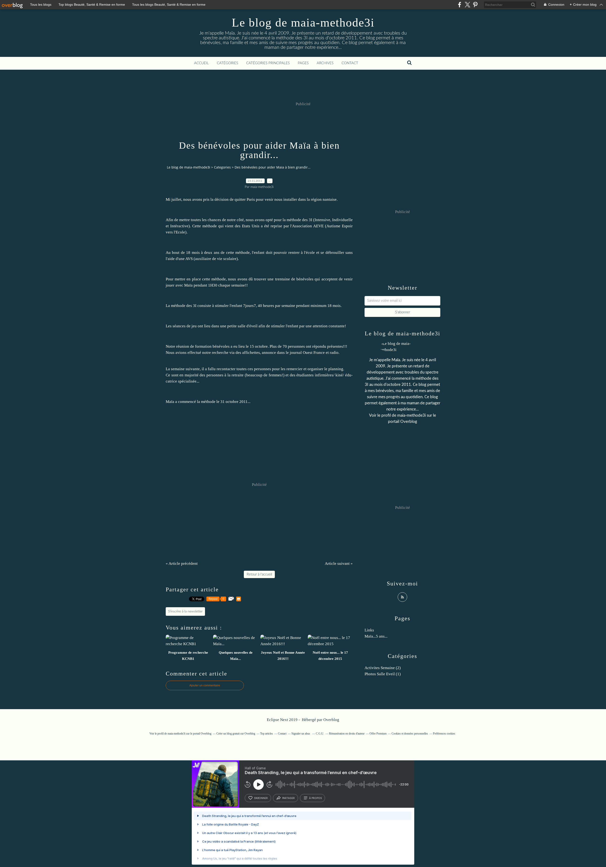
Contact (350, 63)
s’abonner (261, 798)
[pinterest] (475, 4)
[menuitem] (201, 63)
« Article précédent (182, 563)
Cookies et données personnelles (410, 733)
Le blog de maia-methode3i (303, 22)
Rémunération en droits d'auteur (347, 733)
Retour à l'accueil (259, 574)
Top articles (266, 733)
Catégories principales (268, 63)
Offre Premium (378, 733)
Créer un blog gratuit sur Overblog (235, 733)
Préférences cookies (444, 733)
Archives (325, 63)
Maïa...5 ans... (376, 636)
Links (369, 630)
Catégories (227, 63)
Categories (222, 167)
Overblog (331, 719)
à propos (315, 798)
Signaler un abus (301, 733)
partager (288, 798)
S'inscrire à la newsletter (185, 611)
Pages (303, 63)
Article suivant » (339, 563)
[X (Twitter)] (467, 4)
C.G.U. (320, 733)
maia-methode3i (411, 415)
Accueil (201, 63)
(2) (383, 668)
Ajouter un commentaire (204, 685)
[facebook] (460, 4)
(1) (383, 674)
